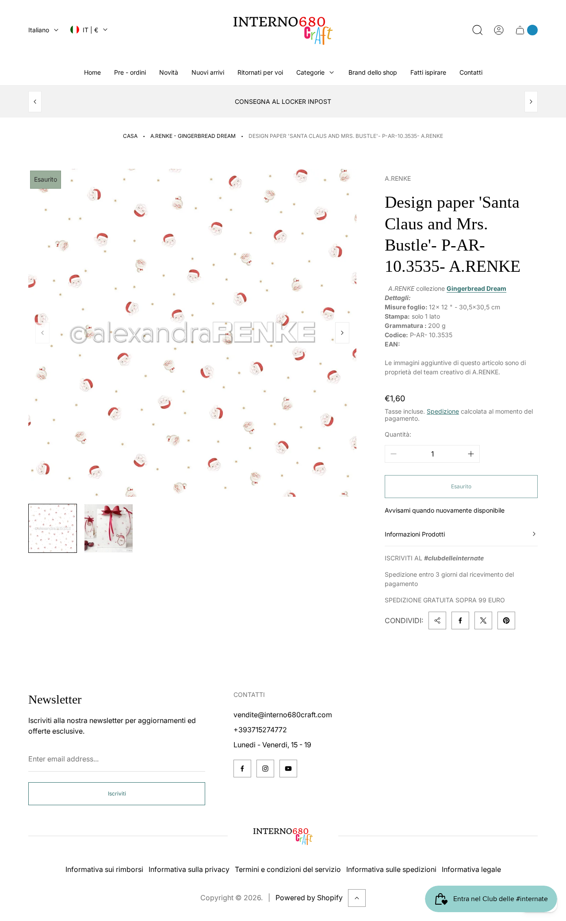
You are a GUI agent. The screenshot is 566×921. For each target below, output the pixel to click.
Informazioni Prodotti (415, 534)
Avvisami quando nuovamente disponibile (445, 510)
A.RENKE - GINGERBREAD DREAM (193, 136)
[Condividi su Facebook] (460, 620)
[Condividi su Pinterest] (506, 620)
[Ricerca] (477, 30)
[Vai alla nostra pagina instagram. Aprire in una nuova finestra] (265, 768)
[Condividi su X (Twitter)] (483, 620)
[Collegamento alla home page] (283, 836)
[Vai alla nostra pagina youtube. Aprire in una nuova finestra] (288, 768)
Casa (130, 136)
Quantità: (398, 434)
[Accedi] (499, 30)
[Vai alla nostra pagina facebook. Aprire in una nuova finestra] (242, 768)
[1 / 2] (52, 528)
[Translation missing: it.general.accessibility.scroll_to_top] (357, 898)
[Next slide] (531, 101)
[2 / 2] (108, 528)
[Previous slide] (35, 101)
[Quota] (437, 620)
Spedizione (443, 411)
